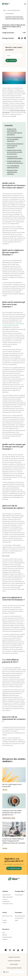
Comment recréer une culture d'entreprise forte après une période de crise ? (12, 813)
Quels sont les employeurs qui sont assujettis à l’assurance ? (14, 139)
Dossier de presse (7, 937)
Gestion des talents (7, 897)
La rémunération (9, 13)
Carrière (4, 920)
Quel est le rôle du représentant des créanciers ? (12, 172)
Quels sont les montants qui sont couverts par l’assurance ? (15, 145)
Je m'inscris (12, 60)
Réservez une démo (15, 868)
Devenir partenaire (20, 916)
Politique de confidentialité (14, 960)
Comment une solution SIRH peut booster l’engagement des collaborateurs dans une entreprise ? (13, 842)
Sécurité (4, 935)
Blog (5, 10)
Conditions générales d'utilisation (14, 968)
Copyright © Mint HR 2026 (14, 957)
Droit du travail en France (14, 10)
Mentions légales (14, 964)
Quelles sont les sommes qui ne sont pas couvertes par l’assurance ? (14, 152)
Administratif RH (6, 895)
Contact (4, 922)
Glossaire (4, 939)
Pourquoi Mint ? (19, 895)
